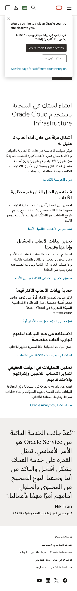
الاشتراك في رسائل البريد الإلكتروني (53, 559)
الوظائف (22, 552)
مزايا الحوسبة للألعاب (57, 179)
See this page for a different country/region (39, 68)
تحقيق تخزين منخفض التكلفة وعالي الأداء (43, 277)
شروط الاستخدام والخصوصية (56, 544)
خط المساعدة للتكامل (61, 567)
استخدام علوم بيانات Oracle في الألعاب (45, 355)
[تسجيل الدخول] (16, 7)
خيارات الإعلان (38, 552)
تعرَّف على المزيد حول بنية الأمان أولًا (47, 321)
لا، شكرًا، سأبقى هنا (54, 58)
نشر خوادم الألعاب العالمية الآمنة (49, 228)
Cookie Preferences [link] (61, 552)
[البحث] (33, 7)
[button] (69, 7)
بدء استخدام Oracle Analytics (51, 405)
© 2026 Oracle (63, 537)
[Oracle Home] (59, 8)
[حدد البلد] (24, 7)
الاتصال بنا (41, 567)
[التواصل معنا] (7, 7)
